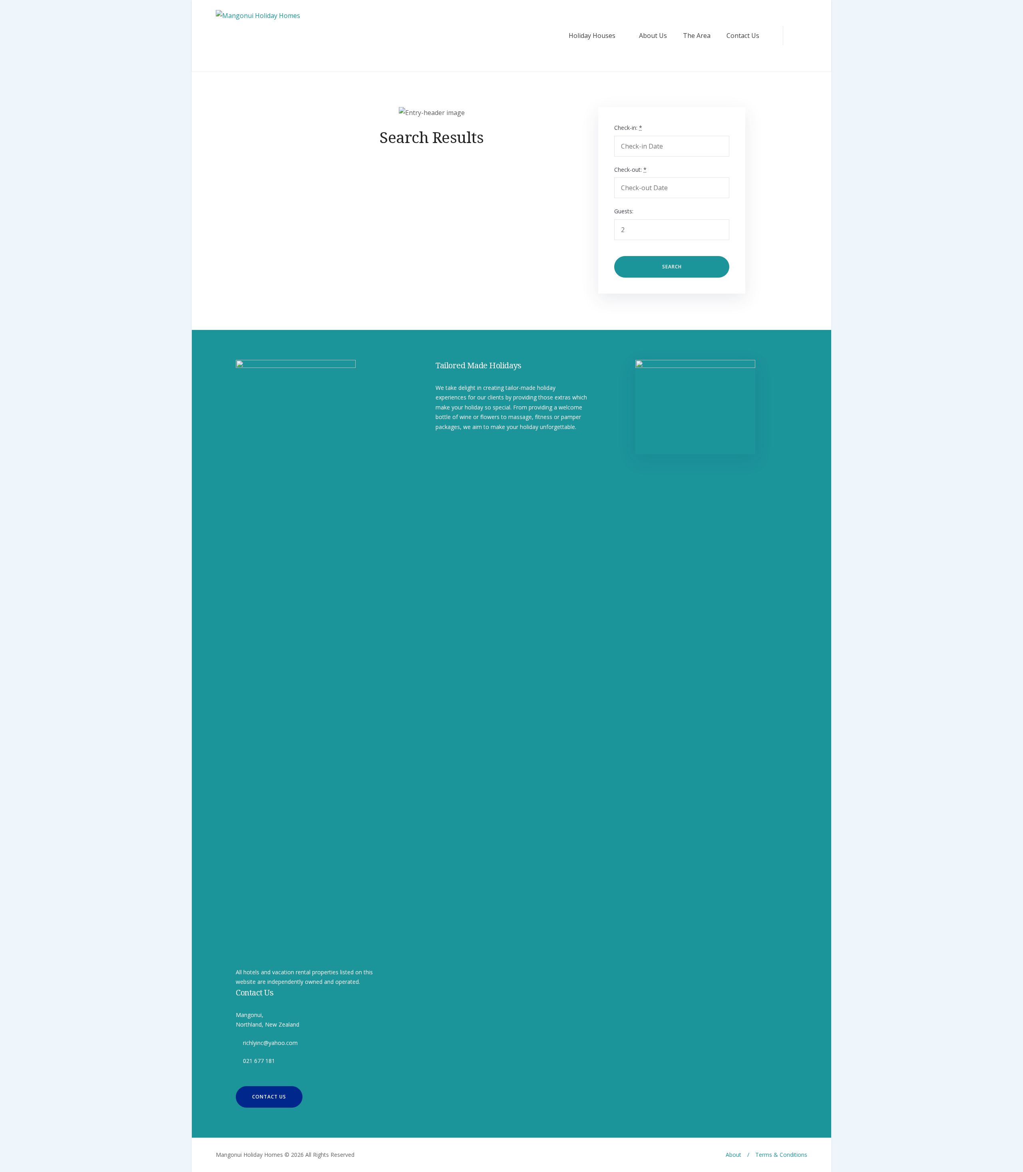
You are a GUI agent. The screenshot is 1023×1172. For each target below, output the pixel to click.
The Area (697, 35)
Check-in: (628, 127)
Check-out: (630, 169)
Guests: (623, 211)
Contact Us (742, 35)
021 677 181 (259, 1061)
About (733, 1154)
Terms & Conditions (781, 1154)
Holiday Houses (592, 35)
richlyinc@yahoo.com (270, 1043)
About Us (653, 35)
